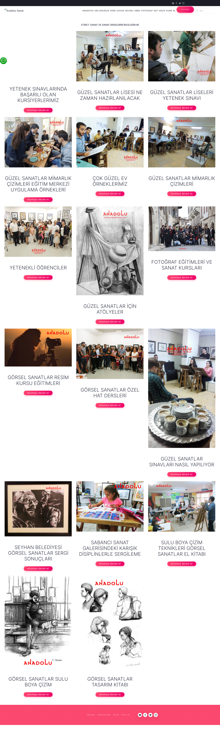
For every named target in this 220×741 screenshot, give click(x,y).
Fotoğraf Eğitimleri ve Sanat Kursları (181, 265)
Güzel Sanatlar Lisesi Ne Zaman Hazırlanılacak (110, 95)
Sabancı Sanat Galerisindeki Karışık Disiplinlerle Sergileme (110, 548)
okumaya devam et (38, 110)
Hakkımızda (104, 715)
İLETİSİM (185, 9)
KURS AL (171, 11)
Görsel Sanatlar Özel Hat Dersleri (110, 392)
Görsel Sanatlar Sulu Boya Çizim (38, 682)
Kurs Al (126, 715)
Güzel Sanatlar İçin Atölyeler (109, 309)
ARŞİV (162, 11)
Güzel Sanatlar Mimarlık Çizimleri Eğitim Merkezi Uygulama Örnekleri (38, 184)
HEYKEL (129, 11)
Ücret (116, 715)
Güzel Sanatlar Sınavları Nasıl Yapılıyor (181, 461)
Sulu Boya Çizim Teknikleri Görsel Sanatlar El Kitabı (182, 548)
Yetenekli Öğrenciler (38, 268)
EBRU (137, 11)
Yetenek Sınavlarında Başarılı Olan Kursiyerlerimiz (38, 94)
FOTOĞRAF (147, 11)
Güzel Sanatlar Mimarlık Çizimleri (181, 181)
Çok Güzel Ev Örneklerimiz (110, 181)
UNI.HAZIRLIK (102, 11)
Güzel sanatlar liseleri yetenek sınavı (181, 95)
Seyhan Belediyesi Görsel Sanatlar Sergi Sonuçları (38, 553)
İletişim (91, 715)
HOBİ (113, 11)
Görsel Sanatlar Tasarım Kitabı (110, 682)
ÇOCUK (120, 11)
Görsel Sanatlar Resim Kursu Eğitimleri (38, 380)
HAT (156, 11)
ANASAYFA (88, 11)
